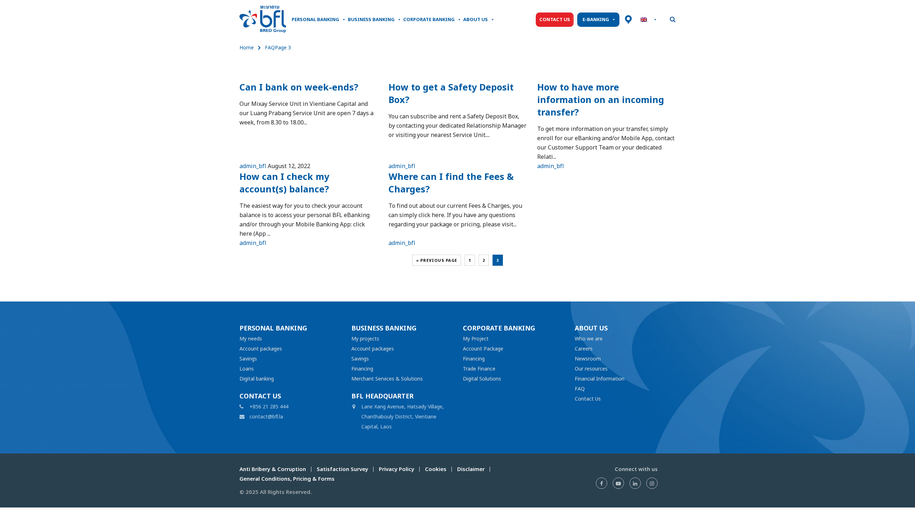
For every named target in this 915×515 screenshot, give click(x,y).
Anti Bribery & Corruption (272, 469)
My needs (250, 338)
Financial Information (599, 378)
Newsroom (588, 358)
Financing (362, 368)
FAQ (580, 388)
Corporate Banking (429, 19)
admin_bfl (252, 166)
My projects (365, 338)
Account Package (483, 348)
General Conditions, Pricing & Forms (287, 478)
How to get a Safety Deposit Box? (451, 93)
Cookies (435, 469)
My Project (476, 338)
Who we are (589, 338)
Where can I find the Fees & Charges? (451, 183)
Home (246, 47)
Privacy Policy (396, 469)
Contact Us (554, 19)
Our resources (591, 368)
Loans (246, 368)
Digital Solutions (482, 378)
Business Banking (371, 19)
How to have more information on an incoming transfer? (600, 100)
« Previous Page (436, 260)
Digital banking (256, 378)
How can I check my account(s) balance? (284, 183)
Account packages (260, 348)
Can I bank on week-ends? (298, 87)
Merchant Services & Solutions (387, 378)
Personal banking (315, 19)
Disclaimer (471, 469)
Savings (248, 358)
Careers (584, 348)
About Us (475, 19)
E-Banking (596, 19)
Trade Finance (479, 368)
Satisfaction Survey (342, 469)
